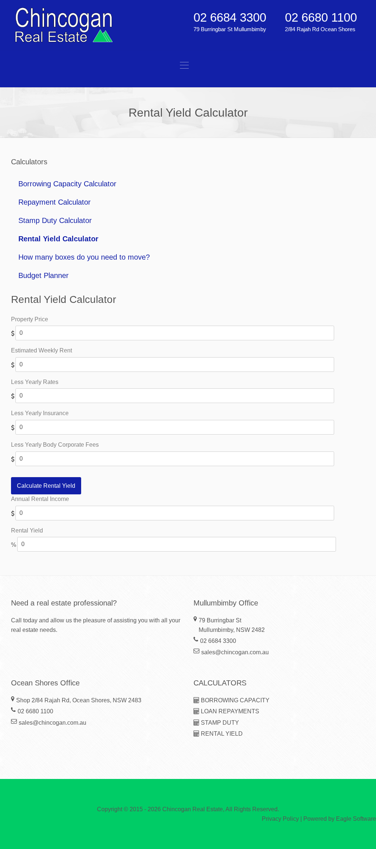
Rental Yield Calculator (58, 239)
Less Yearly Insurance (40, 413)
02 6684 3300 (230, 17)
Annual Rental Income (40, 499)
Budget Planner (43, 275)
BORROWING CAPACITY (234, 700)
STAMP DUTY (219, 723)
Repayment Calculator (54, 202)
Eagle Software (356, 819)
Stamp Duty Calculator (55, 220)
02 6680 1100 (321, 17)
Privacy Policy (280, 819)
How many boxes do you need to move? (84, 257)
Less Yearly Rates (34, 382)
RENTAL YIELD (221, 734)
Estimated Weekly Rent (41, 350)
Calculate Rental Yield (46, 486)
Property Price (29, 319)
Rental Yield (27, 530)
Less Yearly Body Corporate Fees (55, 445)
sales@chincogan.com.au (235, 652)
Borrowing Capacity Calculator (67, 184)
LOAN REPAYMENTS (229, 711)
